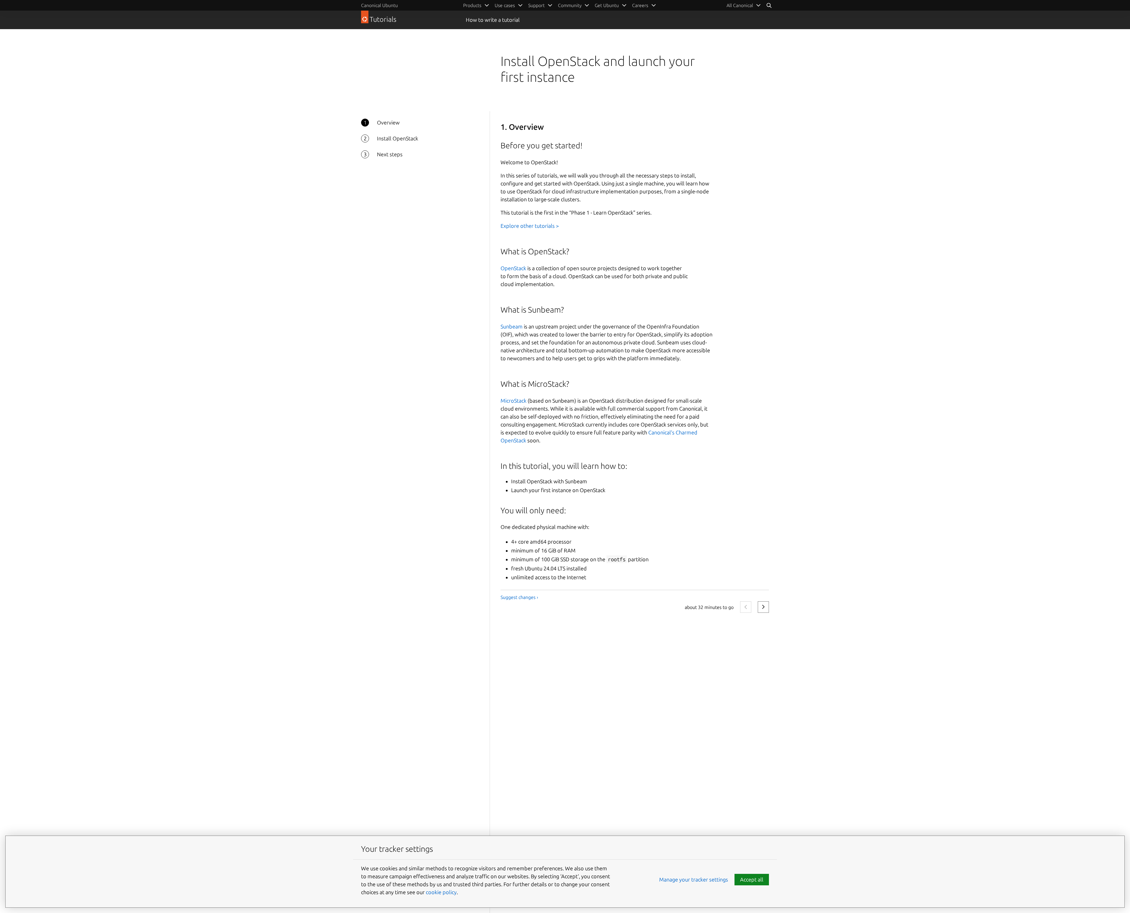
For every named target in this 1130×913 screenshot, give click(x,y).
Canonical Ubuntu (379, 5)
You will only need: (533, 510)
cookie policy (441, 892)
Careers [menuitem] (640, 5)
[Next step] (763, 607)
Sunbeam (512, 326)
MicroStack (513, 401)
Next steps (390, 154)
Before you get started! (541, 145)
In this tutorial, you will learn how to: (564, 466)
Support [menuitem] (536, 5)
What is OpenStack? (535, 251)
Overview (388, 122)
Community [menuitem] (569, 5)
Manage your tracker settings (693, 879)
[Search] (769, 5)
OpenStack (513, 268)
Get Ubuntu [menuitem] (607, 5)
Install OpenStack (397, 138)
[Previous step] (745, 607)
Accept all (751, 879)
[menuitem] (744, 5)
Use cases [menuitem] (505, 5)
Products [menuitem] (472, 5)
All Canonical (740, 5)
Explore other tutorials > (530, 226)
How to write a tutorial (493, 20)
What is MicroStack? (535, 383)
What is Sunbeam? (532, 309)
